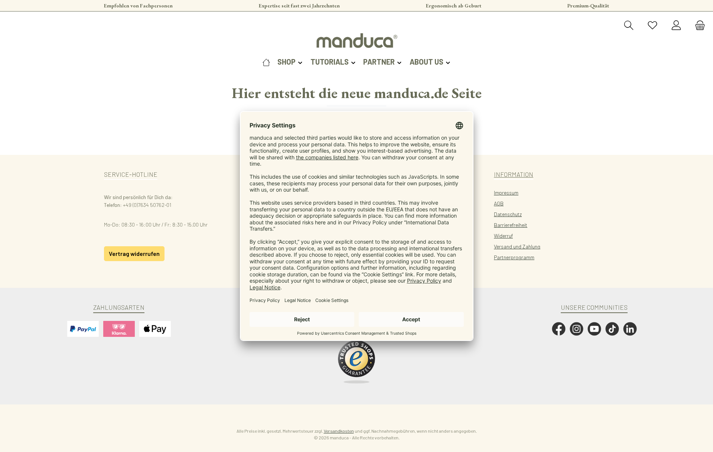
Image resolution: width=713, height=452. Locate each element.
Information (513, 174)
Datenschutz (508, 214)
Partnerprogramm (514, 257)
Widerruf (503, 235)
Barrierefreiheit (510, 225)
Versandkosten (339, 430)
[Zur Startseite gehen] (356, 40)
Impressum (506, 192)
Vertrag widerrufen (134, 253)
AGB (499, 203)
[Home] (266, 61)
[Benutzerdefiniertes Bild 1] (356, 362)
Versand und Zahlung (517, 246)
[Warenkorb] (698, 25)
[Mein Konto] (676, 25)
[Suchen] (629, 25)
